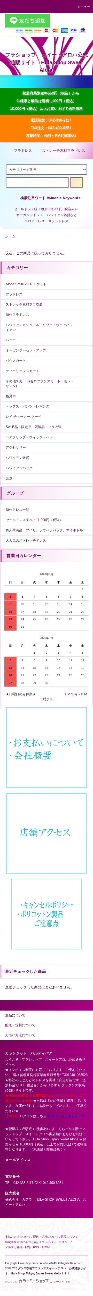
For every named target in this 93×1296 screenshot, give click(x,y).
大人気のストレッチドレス (26, 540)
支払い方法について (18, 1236)
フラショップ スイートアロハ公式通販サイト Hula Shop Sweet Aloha (46, 62)
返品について (69, 1236)
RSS (36, 1247)
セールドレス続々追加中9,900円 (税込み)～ (46, 209)
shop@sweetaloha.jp (20, 1166)
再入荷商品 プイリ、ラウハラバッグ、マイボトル (44, 530)
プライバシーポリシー (56, 1242)
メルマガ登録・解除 (18, 1247)
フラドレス (23, 151)
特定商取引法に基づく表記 (22, 1242)
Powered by (11, 1282)
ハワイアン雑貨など (62, 215)
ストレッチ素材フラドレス (63, 151)
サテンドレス (58, 221)
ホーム (10, 236)
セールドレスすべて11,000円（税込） (34, 520)
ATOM (46, 1247)
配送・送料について (46, 1236)
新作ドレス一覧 (17, 510)
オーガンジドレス (29, 215)
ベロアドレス (35, 221)
